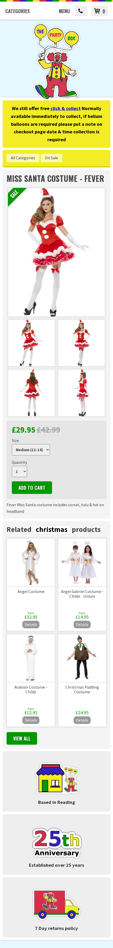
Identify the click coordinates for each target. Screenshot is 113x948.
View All (21, 738)
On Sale (51, 157)
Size (15, 440)
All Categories (23, 157)
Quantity (19, 462)
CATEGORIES (17, 11)
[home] (56, 99)
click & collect (65, 108)
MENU (64, 11)
